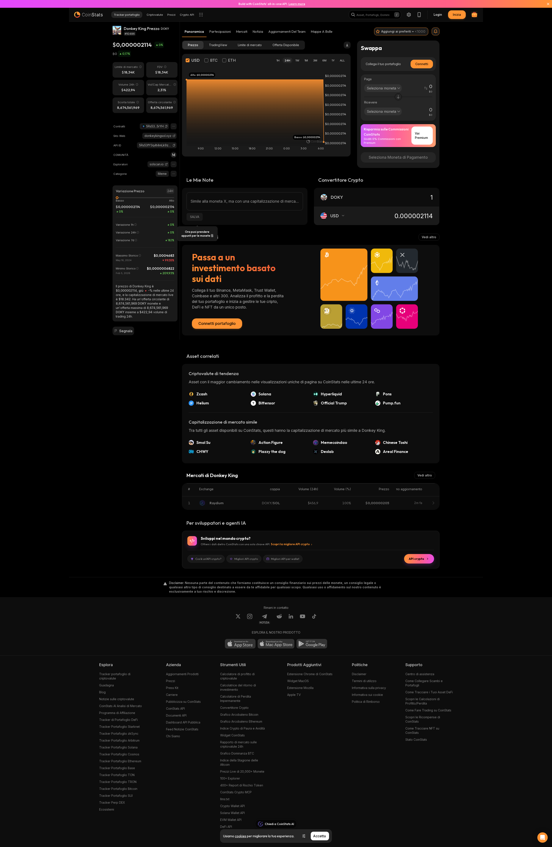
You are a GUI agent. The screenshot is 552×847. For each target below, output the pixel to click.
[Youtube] (302, 619)
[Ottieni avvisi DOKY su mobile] (435, 31)
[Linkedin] (290, 619)
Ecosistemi (106, 809)
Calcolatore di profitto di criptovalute (237, 676)
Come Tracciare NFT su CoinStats (422, 730)
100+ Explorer (230, 778)
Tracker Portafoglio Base (117, 768)
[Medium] (174, 155)
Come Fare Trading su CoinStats (428, 710)
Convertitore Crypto (234, 707)
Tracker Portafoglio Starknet (119, 726)
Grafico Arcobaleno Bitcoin (239, 714)
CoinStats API (175, 708)
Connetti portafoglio (217, 323)
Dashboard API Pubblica (183, 722)
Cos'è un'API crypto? (208, 558)
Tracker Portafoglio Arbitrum (119, 740)
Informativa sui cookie (367, 695)
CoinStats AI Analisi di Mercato (120, 706)
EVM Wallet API (231, 820)
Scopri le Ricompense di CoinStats (422, 719)
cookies (240, 836)
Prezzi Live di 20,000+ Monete (242, 771)
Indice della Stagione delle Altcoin (239, 762)
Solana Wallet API (232, 813)
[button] (166, 126)
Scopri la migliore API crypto (290, 544)
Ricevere (370, 102)
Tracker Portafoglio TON (117, 775)
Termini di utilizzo (364, 681)
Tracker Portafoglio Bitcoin (118, 789)
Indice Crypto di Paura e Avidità (242, 728)
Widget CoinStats (232, 735)
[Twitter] (238, 619)
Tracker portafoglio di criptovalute (114, 676)
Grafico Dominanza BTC (237, 753)
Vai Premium (421, 135)
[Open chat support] (542, 837)
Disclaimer (359, 674)
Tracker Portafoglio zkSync (118, 733)
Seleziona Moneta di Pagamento (398, 157)
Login (438, 14)
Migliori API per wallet (285, 558)
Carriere (172, 695)
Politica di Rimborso (366, 701)
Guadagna (106, 685)
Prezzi (170, 681)
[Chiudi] (545, 4)
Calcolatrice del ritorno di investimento (238, 687)
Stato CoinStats (416, 739)
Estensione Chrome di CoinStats (309, 674)
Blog (102, 692)
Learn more (297, 4)
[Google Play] (311, 643)
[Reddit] (279, 619)
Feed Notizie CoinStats (182, 729)
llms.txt (224, 799)
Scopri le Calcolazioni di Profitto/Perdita (422, 701)
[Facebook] (314, 619)
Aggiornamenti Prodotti (182, 674)
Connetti (421, 64)
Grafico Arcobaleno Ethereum (241, 721)
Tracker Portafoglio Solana (118, 747)
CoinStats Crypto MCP (236, 792)
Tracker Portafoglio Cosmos (119, 754)
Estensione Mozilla (300, 688)
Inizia (457, 14)
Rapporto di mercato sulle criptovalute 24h (238, 744)
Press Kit (172, 688)
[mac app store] (276, 643)
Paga (368, 79)
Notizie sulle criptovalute (116, 699)
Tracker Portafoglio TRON (117, 782)
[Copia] (166, 126)
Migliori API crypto (246, 558)
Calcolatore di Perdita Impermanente (235, 699)
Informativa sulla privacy (369, 688)
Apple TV (294, 695)
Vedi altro (429, 237)
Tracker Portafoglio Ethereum (120, 761)
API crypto (416, 559)
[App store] (240, 643)
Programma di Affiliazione (117, 713)
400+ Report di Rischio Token (241, 785)
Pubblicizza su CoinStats (183, 701)
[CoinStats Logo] (88, 15)
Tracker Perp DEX (112, 802)
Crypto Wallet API (232, 806)
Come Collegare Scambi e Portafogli (424, 683)
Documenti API (176, 715)
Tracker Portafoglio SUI (116, 795)
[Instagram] (249, 619)
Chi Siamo (173, 736)
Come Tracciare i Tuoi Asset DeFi (429, 692)
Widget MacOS (298, 681)
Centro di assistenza (419, 674)
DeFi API (226, 826)
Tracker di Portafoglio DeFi (118, 720)
